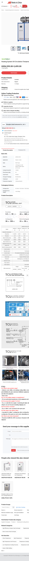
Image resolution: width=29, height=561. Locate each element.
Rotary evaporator (18, 510)
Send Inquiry (14, 72)
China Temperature (7, 538)
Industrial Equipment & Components (12, 10)
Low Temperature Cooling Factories (10, 544)
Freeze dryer (4, 515)
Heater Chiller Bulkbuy (7, 548)
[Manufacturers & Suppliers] (14, 2)
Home (2, 10)
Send (13, 450)
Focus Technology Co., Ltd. (18, 555)
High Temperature (18, 538)
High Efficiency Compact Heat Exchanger (11, 528)
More (2, 550)
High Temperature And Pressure (9, 541)
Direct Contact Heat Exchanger (9, 531)
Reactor (3, 510)
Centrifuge (16, 515)
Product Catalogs (21, 507)
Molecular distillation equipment (7, 512)
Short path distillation (19, 512)
